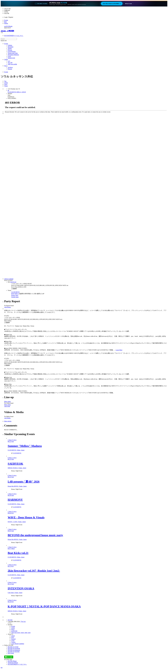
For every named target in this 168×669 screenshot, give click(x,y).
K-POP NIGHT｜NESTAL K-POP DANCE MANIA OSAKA (44, 606)
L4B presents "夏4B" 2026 (23, 481)
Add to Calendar (8, 279)
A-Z (9, 61)
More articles (7, 421)
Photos (6, 23)
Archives (10, 67)
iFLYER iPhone (12, 661)
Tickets (10, 48)
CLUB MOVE (15, 292)
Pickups (10, 50)
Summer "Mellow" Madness (25, 445)
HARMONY (15, 499)
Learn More (119, 350)
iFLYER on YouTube (14, 651)
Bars (5, 21)
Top (5, 81)
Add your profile (12, 64)
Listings (10, 45)
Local (9, 56)
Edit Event (13, 282)
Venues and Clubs (13, 53)
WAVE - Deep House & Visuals (26, 517)
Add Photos (7, 307)
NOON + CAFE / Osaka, (17, 521)
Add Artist (7, 406)
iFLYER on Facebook (14, 648)
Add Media (7, 418)
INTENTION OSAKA (21, 588)
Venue (6, 86)
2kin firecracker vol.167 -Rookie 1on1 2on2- (34, 570)
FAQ (12, 637)
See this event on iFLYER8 (112, 3)
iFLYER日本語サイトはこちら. (13, 35)
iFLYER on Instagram (14, 650)
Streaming (10, 47)
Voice (5, 84)
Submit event (11, 58)
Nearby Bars (14, 295)
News (5, 66)
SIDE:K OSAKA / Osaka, (17, 468)
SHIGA (17, 293)
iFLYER (10, 620)
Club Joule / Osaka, (15, 592)
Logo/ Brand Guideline (17, 643)
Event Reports (12, 51)
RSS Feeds (11, 653)
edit (11, 26)
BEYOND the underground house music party (35, 535)
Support (13, 639)
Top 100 (10, 62)
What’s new (128, 3)
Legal (12, 640)
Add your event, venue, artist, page (21, 632)
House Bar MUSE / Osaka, (17, 486)
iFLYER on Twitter (13, 647)
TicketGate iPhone (13, 662)
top (1, 667)
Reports (10, 69)
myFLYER (7, 26)
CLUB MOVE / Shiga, (16, 450)
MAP (12, 293)
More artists (7, 401)
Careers (13, 642)
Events (6, 20)
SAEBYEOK (15, 463)
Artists (6, 59)
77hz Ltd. (23, 621)
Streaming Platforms (13, 54)
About (13, 635)
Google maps (15, 297)
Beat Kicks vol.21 (18, 552)
